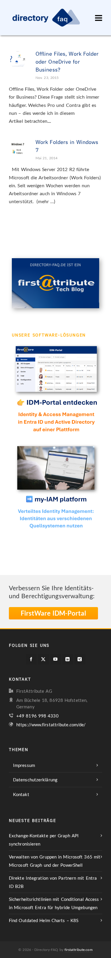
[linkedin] (67, 659)
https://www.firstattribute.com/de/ (51, 724)
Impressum (24, 765)
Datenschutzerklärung (35, 779)
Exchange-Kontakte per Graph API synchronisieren (44, 840)
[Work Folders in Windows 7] (18, 147)
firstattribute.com (79, 949)
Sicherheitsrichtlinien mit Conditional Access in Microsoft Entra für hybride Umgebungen (54, 903)
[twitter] (43, 659)
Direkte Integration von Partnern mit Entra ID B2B (53, 882)
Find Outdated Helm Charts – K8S (43, 920)
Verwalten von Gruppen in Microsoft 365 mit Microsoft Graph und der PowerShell (54, 861)
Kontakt (21, 794)
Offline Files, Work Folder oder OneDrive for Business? (67, 61)
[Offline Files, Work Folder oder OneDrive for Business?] (18, 58)
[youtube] (55, 659)
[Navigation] (98, 17)
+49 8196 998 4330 (37, 715)
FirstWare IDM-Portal (53, 613)
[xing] (80, 659)
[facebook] (31, 659)
